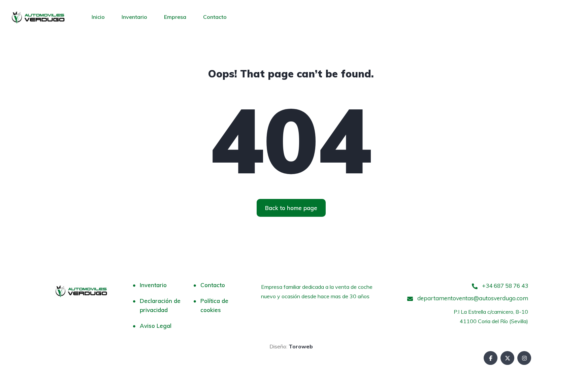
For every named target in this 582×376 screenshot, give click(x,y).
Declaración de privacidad (160, 305)
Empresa (175, 16)
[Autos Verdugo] (38, 16)
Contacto (215, 16)
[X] (507, 358)
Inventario (134, 16)
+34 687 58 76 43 (504, 285)
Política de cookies (214, 305)
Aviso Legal (155, 325)
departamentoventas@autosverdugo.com (472, 298)
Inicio (98, 16)
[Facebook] (490, 358)
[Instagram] (524, 358)
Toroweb (300, 346)
